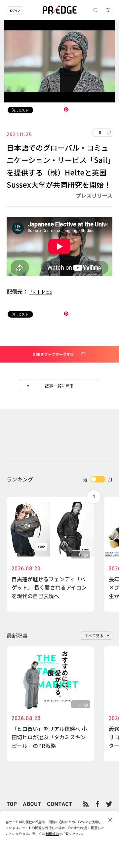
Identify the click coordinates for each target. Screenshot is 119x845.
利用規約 (52, 833)
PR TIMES (40, 291)
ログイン (15, 10)
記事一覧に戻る (59, 385)
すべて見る (94, 635)
